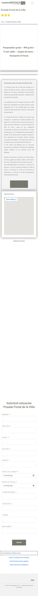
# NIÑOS (5, 515)
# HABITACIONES (8, 492)
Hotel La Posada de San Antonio (19, 557)
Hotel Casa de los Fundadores (19, 565)
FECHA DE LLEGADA (9, 472)
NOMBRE (5, 414)
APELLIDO (6, 426)
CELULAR (5, 449)
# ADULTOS (6, 504)
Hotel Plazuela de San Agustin (19, 561)
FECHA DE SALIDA (9, 482)
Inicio (2, 22)
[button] (32, 3)
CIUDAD (5, 460)
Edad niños (6, 526)
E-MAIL (5, 437)
